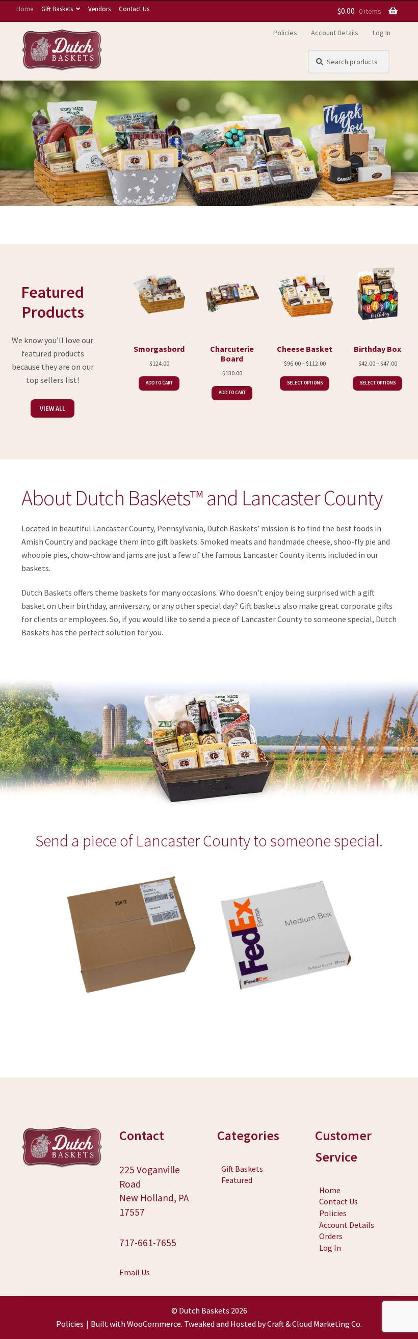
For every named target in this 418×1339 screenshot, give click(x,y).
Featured (236, 1180)
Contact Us (134, 9)
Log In (381, 32)
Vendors (99, 9)
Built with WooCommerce (136, 1324)
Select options (305, 383)
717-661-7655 (147, 1243)
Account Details (334, 32)
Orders (331, 1236)
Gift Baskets (57, 9)
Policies (285, 32)
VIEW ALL (52, 408)
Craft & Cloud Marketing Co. (314, 1324)
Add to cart (159, 383)
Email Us (134, 1272)
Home (24, 9)
